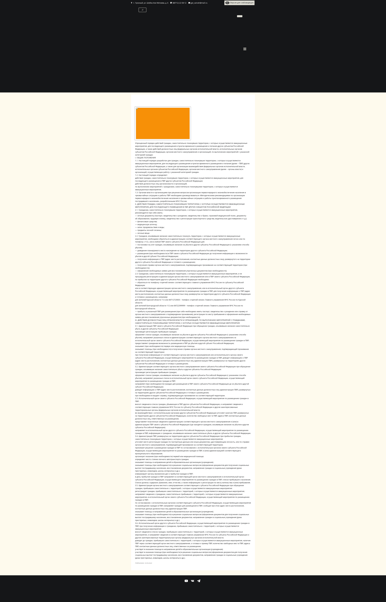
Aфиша (239, 20)
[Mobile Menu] (245, 49)
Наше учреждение (234, 29)
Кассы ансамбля (235, 75)
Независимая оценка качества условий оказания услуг (218, 61)
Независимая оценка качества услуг (226, 87)
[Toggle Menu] (239, 16)
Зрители (238, 49)
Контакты (238, 23)
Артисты (238, 43)
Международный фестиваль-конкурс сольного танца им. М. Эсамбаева (211, 70)
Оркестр (238, 46)
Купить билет (236, 72)
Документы (237, 35)
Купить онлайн (235, 78)
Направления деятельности (230, 58)
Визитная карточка (234, 52)
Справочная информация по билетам (225, 81)
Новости (238, 26)
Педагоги (238, 38)
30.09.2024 (148, 563)
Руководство (236, 32)
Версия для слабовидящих (241, 2)
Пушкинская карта (234, 67)
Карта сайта (237, 84)
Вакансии (238, 55)
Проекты (238, 64)
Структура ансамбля (233, 41)
